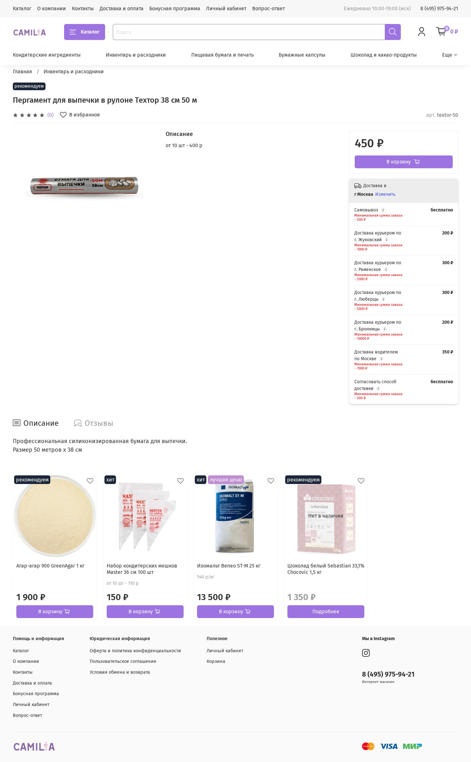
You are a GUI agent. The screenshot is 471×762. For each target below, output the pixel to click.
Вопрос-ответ (268, 8)
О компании (51, 8)
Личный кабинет (226, 8)
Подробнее (325, 611)
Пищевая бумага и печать (222, 55)
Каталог (22, 8)
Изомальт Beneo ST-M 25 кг (228, 566)
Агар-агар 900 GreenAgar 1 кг (50, 566)
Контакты (83, 8)
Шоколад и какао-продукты (384, 55)
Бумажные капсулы (302, 55)
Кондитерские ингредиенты (47, 55)
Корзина (216, 661)
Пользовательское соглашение (123, 661)
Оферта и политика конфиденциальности (135, 651)
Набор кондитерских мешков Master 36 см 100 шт (142, 569)
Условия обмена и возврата (120, 672)
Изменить (385, 194)
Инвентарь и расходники (136, 55)
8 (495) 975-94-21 (439, 8)
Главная (22, 71)
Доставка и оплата (122, 8)
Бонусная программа (174, 8)
